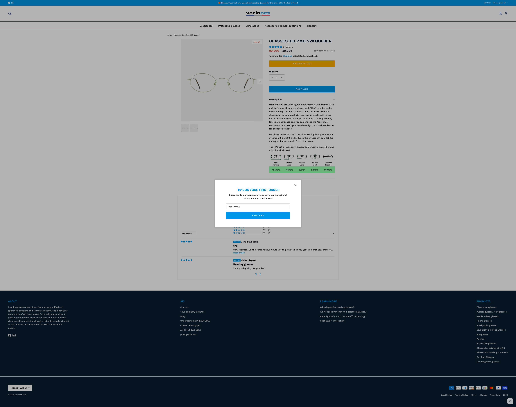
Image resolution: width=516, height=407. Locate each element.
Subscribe (258, 215)
